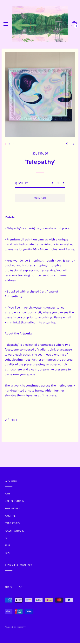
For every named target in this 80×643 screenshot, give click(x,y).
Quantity (21, 183)
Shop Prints (12, 508)
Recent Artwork (14, 530)
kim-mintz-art (23, 564)
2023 (7, 545)
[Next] (73, 144)
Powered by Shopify (15, 627)
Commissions (12, 523)
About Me (10, 515)
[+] (63, 183)
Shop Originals (14, 500)
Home (7, 493)
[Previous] (67, 144)
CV (6, 538)
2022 (7, 553)
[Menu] (6, 24)
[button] (74, 24)
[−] (52, 183)
